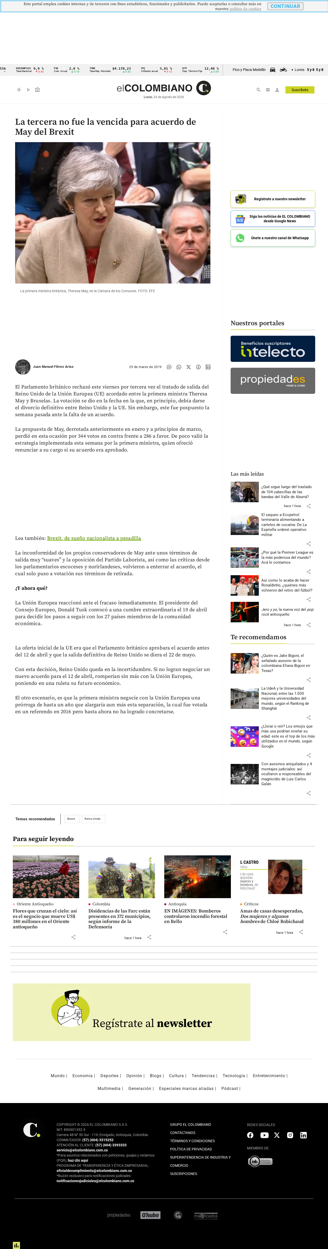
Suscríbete (300, 90)
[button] (308, 506)
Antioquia (177, 904)
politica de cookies (245, 8)
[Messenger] (169, 367)
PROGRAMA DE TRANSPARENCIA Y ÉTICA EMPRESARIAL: (103, 1165)
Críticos (251, 904)
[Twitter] (188, 367)
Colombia (101, 904)
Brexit (71, 819)
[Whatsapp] (179, 367)
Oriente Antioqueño (35, 904)
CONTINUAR (285, 6)
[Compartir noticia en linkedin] (208, 367)
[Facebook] (198, 367)
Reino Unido (92, 819)
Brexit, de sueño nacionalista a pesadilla (94, 538)
